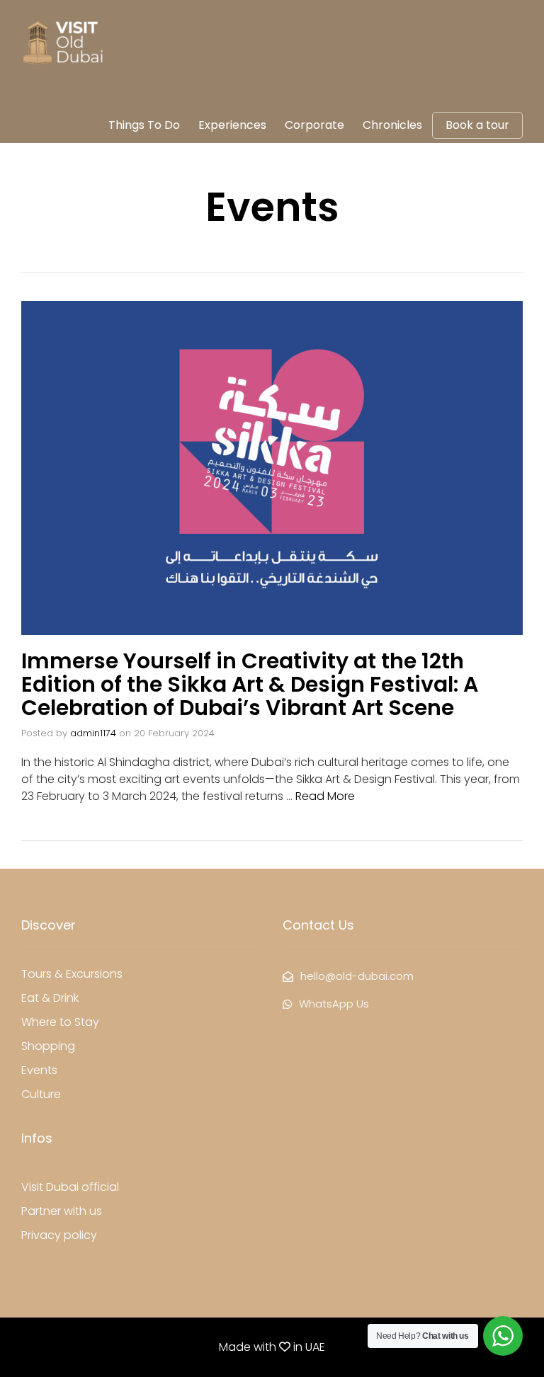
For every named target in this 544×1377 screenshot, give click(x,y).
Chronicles (392, 125)
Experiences (232, 125)
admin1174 (93, 733)
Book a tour (477, 125)
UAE (315, 1347)
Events (39, 1070)
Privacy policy (59, 1235)
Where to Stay (60, 1022)
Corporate (314, 125)
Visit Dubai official (70, 1187)
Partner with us (61, 1211)
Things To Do (144, 125)
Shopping (48, 1046)
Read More (325, 796)
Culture (41, 1094)
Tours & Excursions (72, 974)
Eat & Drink (50, 998)
